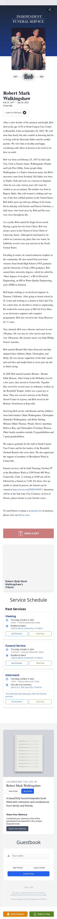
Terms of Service (36, 895)
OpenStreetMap (31, 899)
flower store (24, 514)
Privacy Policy (21, 895)
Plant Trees (40, 634)
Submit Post (28, 873)
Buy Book (28, 791)
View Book (13, 791)
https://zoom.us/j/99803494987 (28, 489)
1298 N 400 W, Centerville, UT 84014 (27, 628)
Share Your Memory (17, 828)
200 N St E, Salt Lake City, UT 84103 (26, 687)
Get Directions (16, 634)
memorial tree (35, 510)
